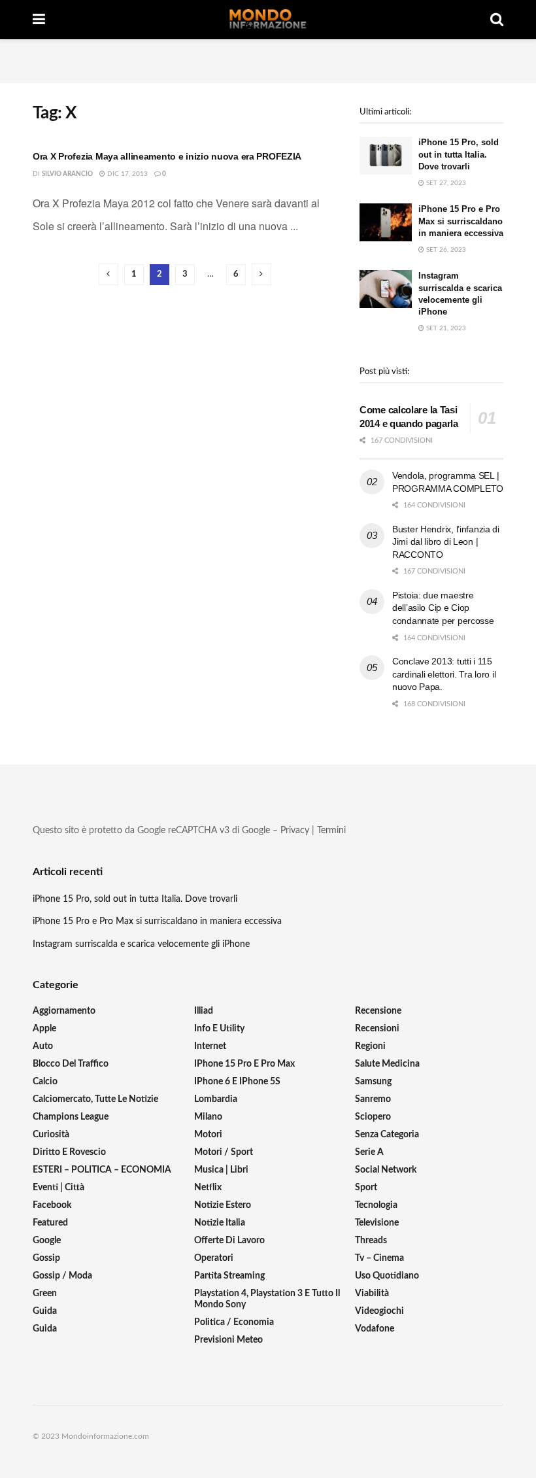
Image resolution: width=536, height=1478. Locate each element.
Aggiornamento (64, 1011)
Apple (44, 1028)
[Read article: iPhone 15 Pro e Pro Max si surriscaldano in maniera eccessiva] (386, 222)
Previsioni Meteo (228, 1340)
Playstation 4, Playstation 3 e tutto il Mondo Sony (267, 1299)
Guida (45, 1311)
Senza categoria (387, 1134)
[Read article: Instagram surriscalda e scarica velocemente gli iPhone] (386, 288)
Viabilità (372, 1293)
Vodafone (374, 1328)
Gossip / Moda (62, 1275)
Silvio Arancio (67, 174)
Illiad (203, 1011)
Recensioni (377, 1028)
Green (45, 1293)
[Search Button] (496, 19)
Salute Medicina (387, 1064)
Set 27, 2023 (445, 183)
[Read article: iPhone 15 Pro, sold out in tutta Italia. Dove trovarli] (386, 155)
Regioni (370, 1046)
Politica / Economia (234, 1322)
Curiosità (51, 1134)
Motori (208, 1134)
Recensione (378, 1011)
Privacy (294, 830)
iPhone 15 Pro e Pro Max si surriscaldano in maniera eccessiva (460, 220)
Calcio (45, 1081)
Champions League (71, 1117)
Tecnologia (376, 1205)
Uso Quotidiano (387, 1275)
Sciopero (373, 1117)
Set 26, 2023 (445, 250)
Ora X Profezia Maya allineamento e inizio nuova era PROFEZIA (167, 156)
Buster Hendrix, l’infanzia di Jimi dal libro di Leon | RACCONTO (445, 542)
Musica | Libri (221, 1170)
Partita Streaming (229, 1275)
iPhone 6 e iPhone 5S (237, 1081)
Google (47, 1240)
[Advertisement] (268, 58)
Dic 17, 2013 (126, 174)
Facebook (52, 1205)
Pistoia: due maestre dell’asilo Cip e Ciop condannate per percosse (443, 608)
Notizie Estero (222, 1205)
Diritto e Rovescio (69, 1152)
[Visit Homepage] (268, 20)
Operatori (213, 1258)
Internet (210, 1046)
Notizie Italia (219, 1223)
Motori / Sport (223, 1152)
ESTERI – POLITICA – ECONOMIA (102, 1170)
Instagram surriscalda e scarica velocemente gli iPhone (141, 944)
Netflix (208, 1187)
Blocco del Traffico (71, 1064)
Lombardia (215, 1099)
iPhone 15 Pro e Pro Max (244, 1064)
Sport (366, 1187)
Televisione (377, 1223)
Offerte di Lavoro (229, 1240)
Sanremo (373, 1099)
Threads (371, 1240)
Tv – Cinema (379, 1258)
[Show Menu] (39, 19)
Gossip (46, 1258)
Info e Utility (219, 1028)
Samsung (373, 1081)
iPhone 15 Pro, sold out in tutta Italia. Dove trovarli (458, 154)
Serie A (369, 1152)
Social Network (385, 1170)
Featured (50, 1223)
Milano (208, 1117)
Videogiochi (379, 1311)
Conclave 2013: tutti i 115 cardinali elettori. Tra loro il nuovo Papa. (443, 674)
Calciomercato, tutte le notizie (95, 1099)
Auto (43, 1046)
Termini (331, 830)
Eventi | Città (58, 1187)
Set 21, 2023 (445, 328)
